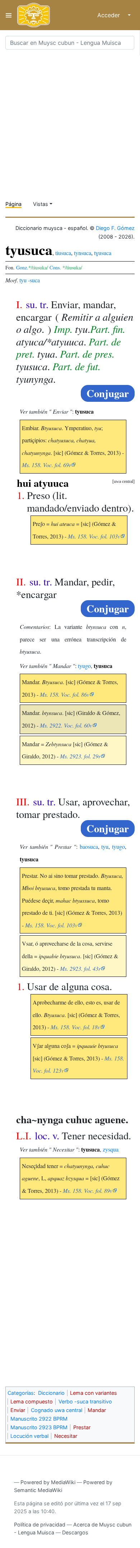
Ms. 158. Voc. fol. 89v (87, 1190)
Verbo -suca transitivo (85, 1401)
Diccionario (51, 1393)
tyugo (84, 665)
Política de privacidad (39, 1524)
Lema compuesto (31, 1401)
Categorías (21, 1393)
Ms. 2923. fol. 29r (80, 756)
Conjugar (108, 393)
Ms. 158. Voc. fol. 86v (64, 694)
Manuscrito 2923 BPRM (38, 1427)
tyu (23, 280)
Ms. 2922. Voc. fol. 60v (66, 725)
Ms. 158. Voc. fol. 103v (94, 536)
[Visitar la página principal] (33, 15)
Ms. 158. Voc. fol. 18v (75, 1027)
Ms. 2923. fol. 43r (80, 968)
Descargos (75, 1532)
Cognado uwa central (56, 1410)
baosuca (89, 846)
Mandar (97, 1410)
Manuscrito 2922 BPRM (38, 1419)
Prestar (81, 1427)
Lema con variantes (93, 1393)
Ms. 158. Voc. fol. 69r (46, 465)
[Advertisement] (70, 125)
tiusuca (63, 253)
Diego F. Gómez (115, 228)
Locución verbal (29, 1436)
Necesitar (65, 1436)
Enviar (17, 1410)
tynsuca (82, 253)
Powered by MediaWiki (47, 1482)
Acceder (108, 15)
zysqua (110, 1149)
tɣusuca (102, 253)
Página (13, 204)
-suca (34, 280)
